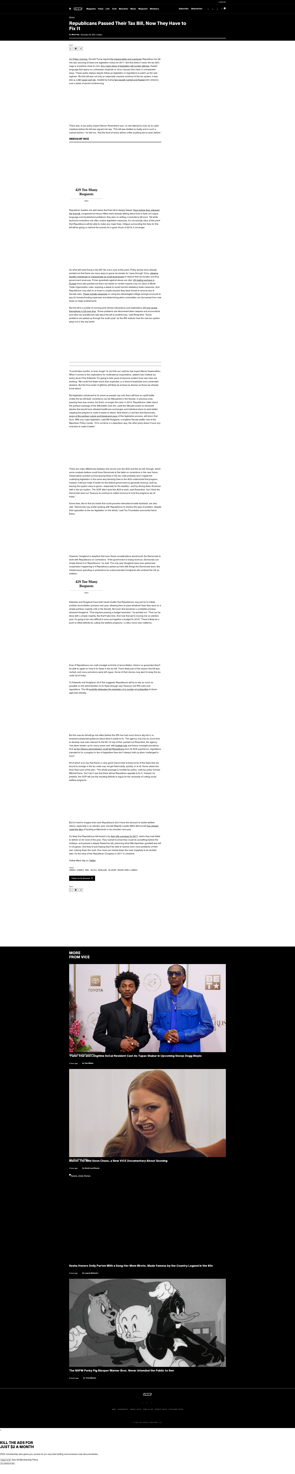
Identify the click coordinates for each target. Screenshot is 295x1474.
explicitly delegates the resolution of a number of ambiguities (118, 689)
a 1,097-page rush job (85, 79)
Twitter (92, 860)
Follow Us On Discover (81, 878)
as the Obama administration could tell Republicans (99, 748)
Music (133, 9)
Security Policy (161, 1409)
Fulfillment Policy (176, 1409)
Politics (93, 870)
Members (154, 9)
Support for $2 (5, 1460)
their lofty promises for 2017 (124, 836)
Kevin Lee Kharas (92, 1168)
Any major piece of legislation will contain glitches (125, 65)
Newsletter (196, 9)
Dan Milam (89, 1063)
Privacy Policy (135, 1409)
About (114, 1409)
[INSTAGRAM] (145, 1403)
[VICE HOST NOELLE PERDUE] (147, 1113)
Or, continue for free (7, 1463)
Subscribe (184, 9)
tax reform (112, 870)
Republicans (102, 870)
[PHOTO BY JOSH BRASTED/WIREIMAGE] (147, 1218)
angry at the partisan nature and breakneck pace (93, 415)
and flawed (139, 79)
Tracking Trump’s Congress (127, 870)
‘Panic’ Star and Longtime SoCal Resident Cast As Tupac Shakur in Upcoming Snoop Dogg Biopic (135, 1056)
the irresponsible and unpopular (126, 58)
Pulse (100, 9)
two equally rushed (123, 79)
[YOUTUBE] (154, 1403)
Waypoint (143, 9)
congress (72, 870)
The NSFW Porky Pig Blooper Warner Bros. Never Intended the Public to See (121, 1371)
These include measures (95, 293)
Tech (114, 9)
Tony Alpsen (91, 1378)
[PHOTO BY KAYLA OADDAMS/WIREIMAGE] (147, 1008)
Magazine (91, 9)
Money (72, 17)
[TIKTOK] (149, 1403)
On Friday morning (78, 58)
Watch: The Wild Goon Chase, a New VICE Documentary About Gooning (118, 1161)
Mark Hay (75, 34)
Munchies (123, 9)
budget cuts (121, 745)
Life (108, 9)
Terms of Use (148, 1409)
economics (80, 870)
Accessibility (123, 1409)
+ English (222, 2)
